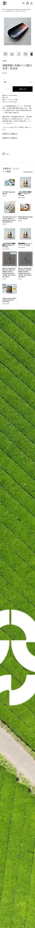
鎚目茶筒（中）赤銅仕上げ (10, 137)
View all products (28, 171)
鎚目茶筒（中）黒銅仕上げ (10, 133)
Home (3, 9)
